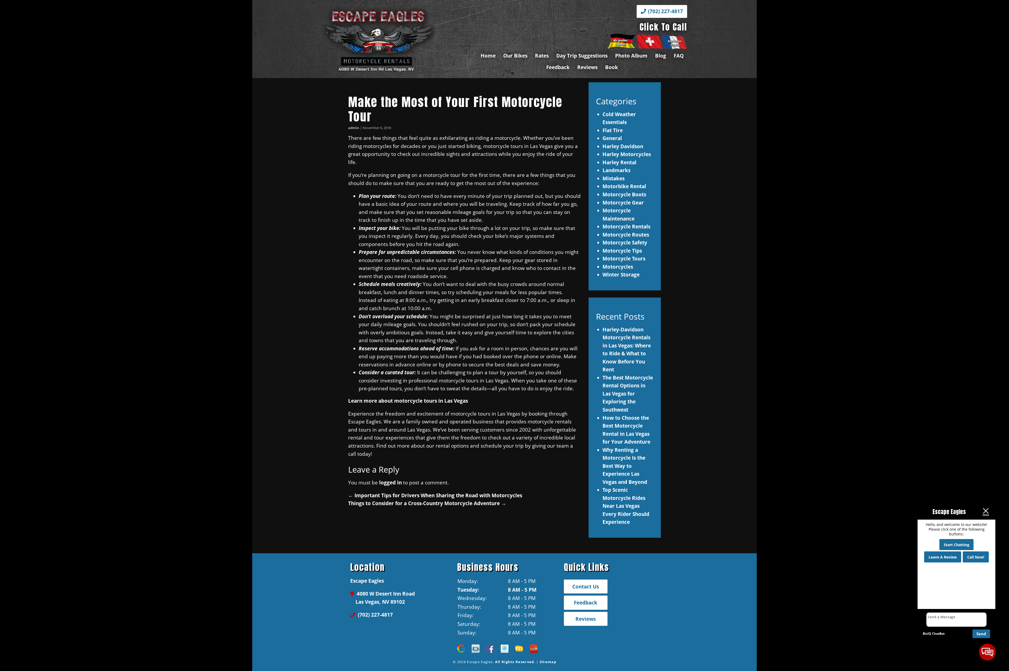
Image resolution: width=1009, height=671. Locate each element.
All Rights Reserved (514, 661)
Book (611, 67)
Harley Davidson (623, 146)
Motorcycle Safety (625, 242)
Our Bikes (515, 55)
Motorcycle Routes (626, 234)
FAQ (679, 55)
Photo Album (631, 55)
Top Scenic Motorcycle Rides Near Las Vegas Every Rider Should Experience (626, 505)
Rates (542, 55)
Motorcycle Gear (623, 202)
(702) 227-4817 (665, 11)
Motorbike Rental (624, 186)
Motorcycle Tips (622, 250)
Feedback (558, 67)
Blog (660, 55)
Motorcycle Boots (624, 194)
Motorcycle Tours (624, 258)
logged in (390, 482)
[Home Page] (396, 39)
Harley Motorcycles (627, 154)
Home (488, 55)
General (612, 138)
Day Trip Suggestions (582, 55)
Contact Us (585, 586)
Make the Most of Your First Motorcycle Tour (455, 109)
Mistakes (614, 178)
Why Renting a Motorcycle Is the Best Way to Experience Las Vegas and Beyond (625, 466)
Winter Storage (621, 274)
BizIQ (927, 633)
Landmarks (616, 170)
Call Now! (975, 557)
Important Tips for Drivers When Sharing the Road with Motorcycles (435, 495)
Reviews (587, 67)
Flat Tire (613, 130)
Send (981, 633)
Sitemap (548, 661)
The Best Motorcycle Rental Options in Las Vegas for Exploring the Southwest (628, 393)
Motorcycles (618, 266)
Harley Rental (619, 162)
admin (353, 127)
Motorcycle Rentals (626, 226)
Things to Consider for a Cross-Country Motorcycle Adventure (427, 503)
